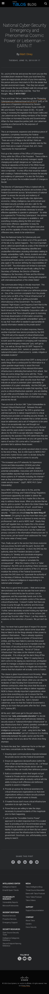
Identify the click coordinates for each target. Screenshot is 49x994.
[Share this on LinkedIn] (25, 862)
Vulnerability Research (9, 898)
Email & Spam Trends (11, 890)
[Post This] (19, 862)
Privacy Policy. (25, 986)
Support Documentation (35, 910)
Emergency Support (10, 922)
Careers (29, 924)
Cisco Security (31, 927)
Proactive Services (10, 919)
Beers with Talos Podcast (35, 893)
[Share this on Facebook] (13, 862)
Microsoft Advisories (10, 906)
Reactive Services (9, 916)
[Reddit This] (31, 862)
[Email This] (37, 862)
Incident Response (11, 912)
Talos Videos (31, 900)
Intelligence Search (10, 887)
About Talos (30, 920)
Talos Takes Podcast (34, 897)
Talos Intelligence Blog (34, 887)
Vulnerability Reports (10, 902)
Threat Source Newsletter (35, 890)
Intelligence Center (11, 884)
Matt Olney (26, 54)
